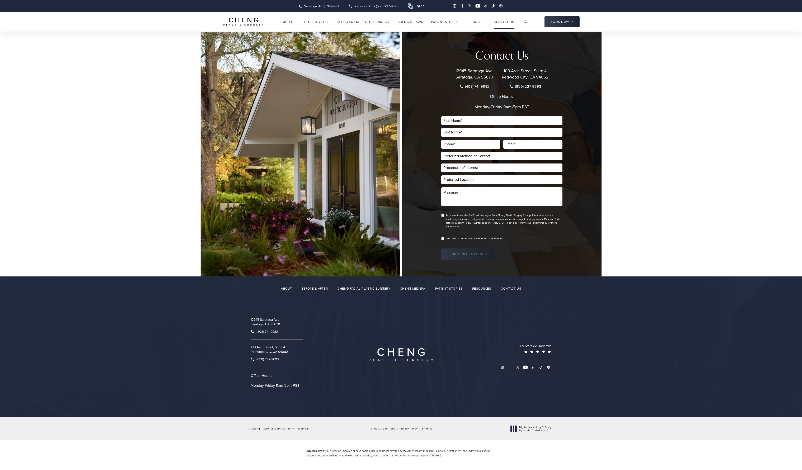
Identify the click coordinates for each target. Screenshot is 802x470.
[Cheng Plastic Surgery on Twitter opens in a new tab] (470, 6)
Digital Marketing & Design (536, 429)
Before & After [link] (315, 21)
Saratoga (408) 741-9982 (321, 6)
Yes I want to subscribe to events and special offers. (475, 238)
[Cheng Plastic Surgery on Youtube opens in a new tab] (478, 6)
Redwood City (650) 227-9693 (376, 6)
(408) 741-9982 (477, 86)
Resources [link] (476, 21)
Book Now (560, 22)
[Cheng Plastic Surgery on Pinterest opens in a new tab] (501, 6)
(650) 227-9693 (528, 86)
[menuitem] (454, 6)
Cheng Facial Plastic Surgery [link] (363, 21)
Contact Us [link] (504, 21)
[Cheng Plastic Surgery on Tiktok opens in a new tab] (493, 6)
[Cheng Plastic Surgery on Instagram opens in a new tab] (454, 6)
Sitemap (427, 428)
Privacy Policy (539, 222)
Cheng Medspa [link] (410, 21)
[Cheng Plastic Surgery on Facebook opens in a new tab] (462, 6)
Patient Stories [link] (444, 21)
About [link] (288, 21)
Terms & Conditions (382, 428)
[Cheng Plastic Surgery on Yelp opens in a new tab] (485, 6)
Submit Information (465, 254)
